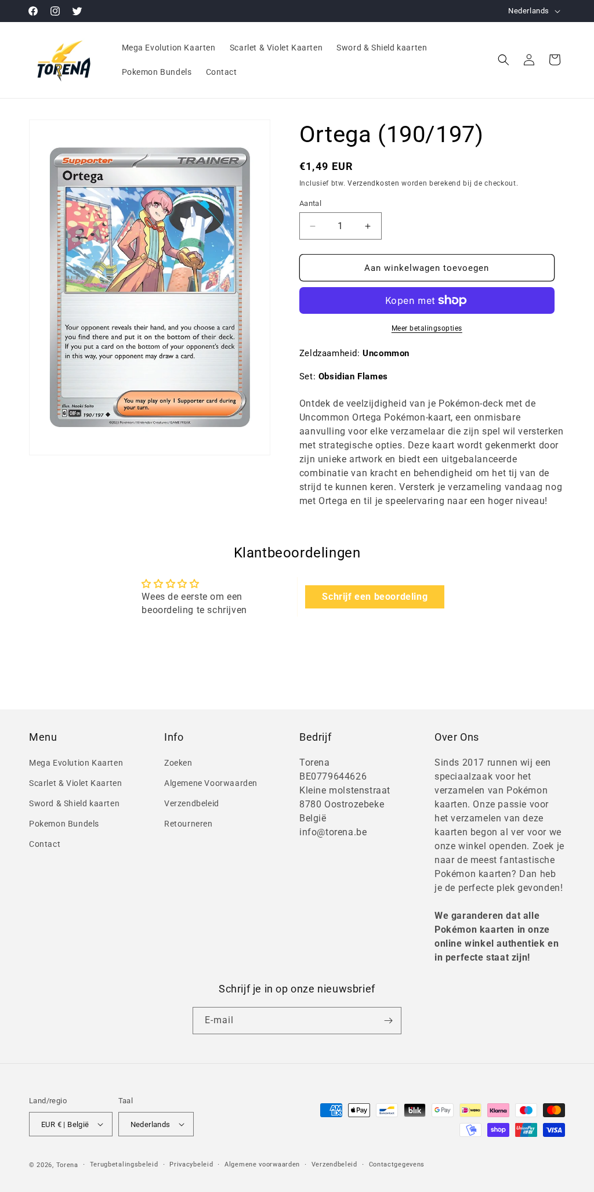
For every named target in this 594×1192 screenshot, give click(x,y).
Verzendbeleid (191, 803)
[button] (503, 60)
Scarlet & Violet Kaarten (75, 783)
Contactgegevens (397, 1164)
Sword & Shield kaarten (74, 803)
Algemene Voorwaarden (211, 783)
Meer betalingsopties (427, 328)
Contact (44, 844)
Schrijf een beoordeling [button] (375, 596)
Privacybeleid (191, 1164)
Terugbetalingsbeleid (124, 1164)
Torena (67, 1165)
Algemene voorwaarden (262, 1164)
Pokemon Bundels (64, 823)
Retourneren (188, 823)
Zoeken (178, 762)
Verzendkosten (373, 183)
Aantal (310, 203)
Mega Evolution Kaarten (76, 762)
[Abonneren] (388, 1020)
